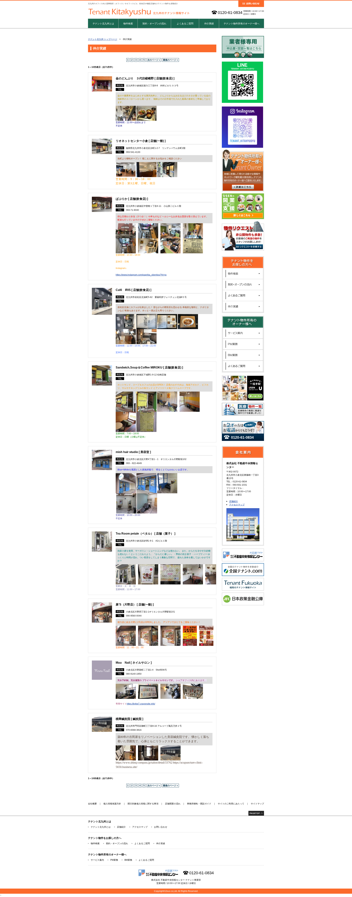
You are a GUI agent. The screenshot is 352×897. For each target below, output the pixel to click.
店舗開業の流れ (172, 803)
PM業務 (114, 860)
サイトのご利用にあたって (231, 803)
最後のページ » (170, 60)
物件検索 (128, 23)
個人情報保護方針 (112, 803)
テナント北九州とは (103, 23)
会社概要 (92, 803)
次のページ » (153, 60)
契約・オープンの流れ (154, 23)
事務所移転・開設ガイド (199, 803)
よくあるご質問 (185, 23)
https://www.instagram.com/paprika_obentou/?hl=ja (141, 275)
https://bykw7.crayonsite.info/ (141, 703)
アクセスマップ (237, 504)
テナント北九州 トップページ (102, 39)
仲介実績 (209, 23)
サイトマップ (257, 803)
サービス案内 (97, 860)
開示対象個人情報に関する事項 (143, 803)
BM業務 (128, 860)
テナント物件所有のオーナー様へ (241, 23)
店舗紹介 (233, 501)
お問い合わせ (160, 827)
